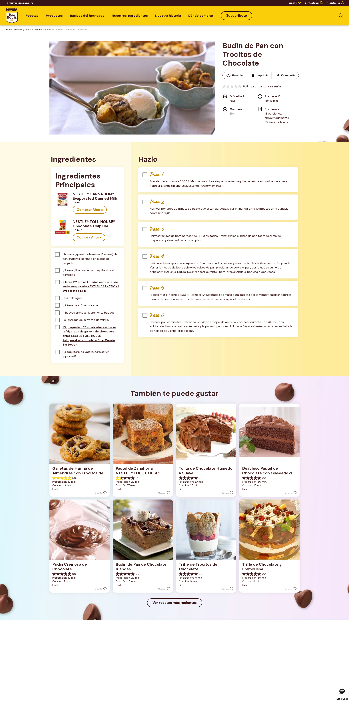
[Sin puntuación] (232, 86)
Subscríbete (236, 15)
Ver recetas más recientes (175, 602)
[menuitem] (32, 15)
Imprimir (262, 75)
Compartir (288, 75)
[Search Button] (341, 15)
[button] (90, 210)
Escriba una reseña (266, 86)
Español (293, 3)
